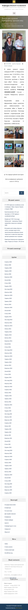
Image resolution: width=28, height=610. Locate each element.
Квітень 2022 (8, 402)
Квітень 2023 (8, 365)
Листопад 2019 (8, 484)
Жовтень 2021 (8, 417)
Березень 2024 (8, 341)
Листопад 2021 (8, 414)
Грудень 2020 (8, 447)
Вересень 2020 (8, 456)
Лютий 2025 (8, 310)
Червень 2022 (8, 395)
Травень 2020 (8, 468)
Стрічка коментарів (9, 550)
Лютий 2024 (8, 344)
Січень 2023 (8, 374)
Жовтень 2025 (8, 292)
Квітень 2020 (8, 471)
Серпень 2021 (8, 423)
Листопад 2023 (8, 350)
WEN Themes (19, 608)
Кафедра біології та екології (14, 5)
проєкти (7, 523)
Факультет (7, 532)
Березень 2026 (8, 277)
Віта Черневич (17, 64)
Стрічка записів (8, 547)
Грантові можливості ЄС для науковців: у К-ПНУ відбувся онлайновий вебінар (12, 214)
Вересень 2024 (8, 325)
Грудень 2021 (8, 411)
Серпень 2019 (8, 493)
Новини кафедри (8, 66)
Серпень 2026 (8, 262)
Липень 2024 (8, 329)
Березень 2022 (8, 405)
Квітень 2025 (8, 304)
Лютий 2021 (7, 441)
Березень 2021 (8, 438)
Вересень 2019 (8, 490)
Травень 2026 (8, 271)
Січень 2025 (8, 313)
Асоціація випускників (10, 504)
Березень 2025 (8, 307)
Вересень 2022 (8, 386)
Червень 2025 (8, 298)
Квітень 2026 (8, 274)
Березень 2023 (8, 368)
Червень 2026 (8, 268)
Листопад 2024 (8, 319)
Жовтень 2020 (8, 453)
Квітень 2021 (8, 435)
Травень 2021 (8, 432)
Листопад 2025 (8, 289)
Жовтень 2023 (8, 353)
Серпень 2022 (8, 389)
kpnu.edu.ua (13, 578)
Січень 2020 (8, 481)
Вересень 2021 (8, 420)
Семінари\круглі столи (10, 526)
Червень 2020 (8, 465)
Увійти (6, 544)
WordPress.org (8, 553)
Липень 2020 (8, 462)
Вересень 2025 (8, 295)
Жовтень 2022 (8, 383)
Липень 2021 (8, 426)
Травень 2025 (8, 301)
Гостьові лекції (8, 511)
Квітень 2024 (8, 338)
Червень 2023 (8, 359)
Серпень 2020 (8, 459)
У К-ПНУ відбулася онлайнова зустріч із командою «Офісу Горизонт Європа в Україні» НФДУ (14, 207)
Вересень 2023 (8, 356)
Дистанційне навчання (10, 514)
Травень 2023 (8, 362)
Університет (8, 529)
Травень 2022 (8, 398)
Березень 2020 (8, 474)
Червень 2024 (8, 332)
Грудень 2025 (8, 286)
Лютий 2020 (8, 477)
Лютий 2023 (8, 371)
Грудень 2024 (8, 316)
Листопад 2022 (8, 380)
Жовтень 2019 (8, 487)
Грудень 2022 (8, 377)
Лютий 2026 (8, 280)
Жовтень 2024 (8, 322)
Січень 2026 (8, 283)
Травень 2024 (8, 335)
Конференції (8, 517)
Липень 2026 (8, 265)
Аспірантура (8, 507)
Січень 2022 (8, 408)
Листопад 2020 (8, 450)
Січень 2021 (7, 444)
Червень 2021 (8, 429)
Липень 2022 (8, 392)
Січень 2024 (8, 347)
